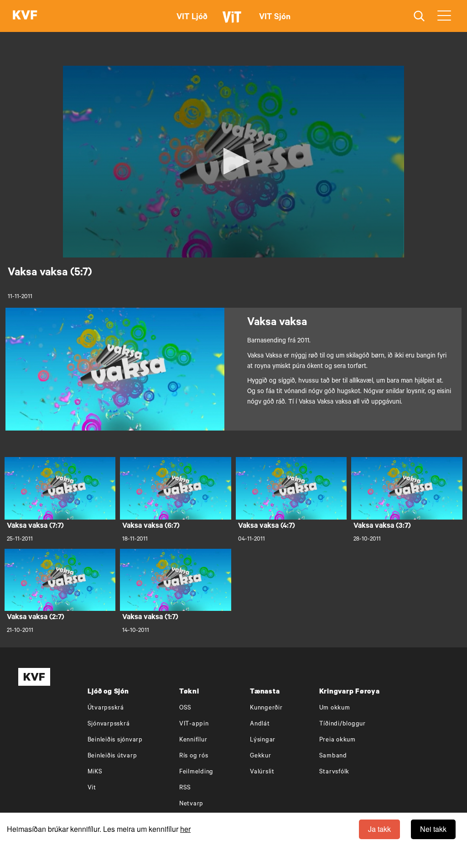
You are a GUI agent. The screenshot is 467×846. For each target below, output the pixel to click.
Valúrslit (262, 772)
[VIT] (233, 21)
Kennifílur (193, 740)
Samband (333, 756)
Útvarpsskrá (106, 708)
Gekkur (260, 756)
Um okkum (334, 708)
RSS (185, 788)
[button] (233, 161)
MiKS (95, 772)
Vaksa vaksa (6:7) (151, 526)
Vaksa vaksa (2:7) (35, 618)
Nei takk (433, 829)
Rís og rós (193, 756)
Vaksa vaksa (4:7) (266, 526)
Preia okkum (337, 740)
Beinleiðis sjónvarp (115, 740)
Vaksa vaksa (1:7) (150, 618)
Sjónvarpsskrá (109, 724)
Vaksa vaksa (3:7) (382, 526)
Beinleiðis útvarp (112, 756)
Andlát (260, 724)
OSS (185, 708)
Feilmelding (196, 772)
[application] (233, 161)
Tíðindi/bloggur (342, 724)
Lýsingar (262, 740)
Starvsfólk (334, 772)
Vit (92, 788)
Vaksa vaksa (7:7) (35, 526)
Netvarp (191, 804)
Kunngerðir (266, 708)
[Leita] (419, 16)
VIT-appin (194, 724)
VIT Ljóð (192, 17)
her (185, 829)
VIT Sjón (275, 17)
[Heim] (25, 16)
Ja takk (379, 829)
